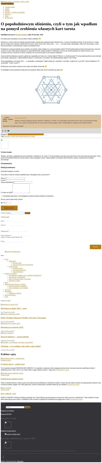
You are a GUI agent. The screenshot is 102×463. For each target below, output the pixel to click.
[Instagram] (5, 131)
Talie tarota (12, 261)
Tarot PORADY (18, 272)
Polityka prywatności (7, 411)
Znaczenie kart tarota (19, 270)
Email (3, 225)
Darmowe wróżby (14, 281)
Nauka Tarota (13, 266)
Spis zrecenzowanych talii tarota (23, 265)
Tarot (26, 134)
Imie (3, 221)
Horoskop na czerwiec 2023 (12, 327)
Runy (6, 282)
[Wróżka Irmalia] (4, 148)
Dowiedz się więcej (62, 370)
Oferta (7, 9)
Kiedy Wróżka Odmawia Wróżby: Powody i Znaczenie (23, 318)
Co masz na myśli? (7, 192)
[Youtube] (8, 131)
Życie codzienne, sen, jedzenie (18, 288)
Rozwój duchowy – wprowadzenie (15, 337)
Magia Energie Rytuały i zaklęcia (15, 284)
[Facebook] (3, 131)
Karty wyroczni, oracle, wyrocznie (20, 279)
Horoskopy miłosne (15, 293)
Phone (3, 241)
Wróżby (7, 11)
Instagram (6, 458)
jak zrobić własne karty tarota (13, 136)
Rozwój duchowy (10, 295)
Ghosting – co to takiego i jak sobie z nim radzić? (21, 346)
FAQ (6, 297)
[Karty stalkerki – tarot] (6, 388)
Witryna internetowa (7, 182)
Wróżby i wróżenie (11, 273)
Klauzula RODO (6, 414)
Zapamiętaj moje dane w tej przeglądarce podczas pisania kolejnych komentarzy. (28, 196)
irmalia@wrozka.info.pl (8, 431)
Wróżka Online (10, 7)
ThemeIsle (20, 461)
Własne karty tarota (29, 136)
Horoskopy (8, 291)
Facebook (6, 457)
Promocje (8, 14)
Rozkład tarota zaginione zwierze (12, 379)
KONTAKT (9, 18)
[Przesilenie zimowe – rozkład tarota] (12, 358)
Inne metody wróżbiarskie (17, 277)
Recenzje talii (17, 263)
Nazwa (3, 178)
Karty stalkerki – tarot (8, 393)
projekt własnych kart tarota (16, 134)
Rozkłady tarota (18, 268)
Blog (6, 16)
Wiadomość (5, 231)
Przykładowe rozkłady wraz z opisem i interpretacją (25, 275)
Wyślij (95, 247)
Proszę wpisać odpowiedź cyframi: (12, 199)
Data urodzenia (6, 235)
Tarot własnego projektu (36, 134)
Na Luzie (8, 289)
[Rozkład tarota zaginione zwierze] (12, 373)
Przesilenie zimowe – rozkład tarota (13, 364)
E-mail (3, 180)
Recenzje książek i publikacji (18, 286)
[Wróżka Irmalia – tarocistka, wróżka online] (15, 1)
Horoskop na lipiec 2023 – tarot (14, 308)
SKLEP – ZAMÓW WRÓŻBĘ (15, 12)
